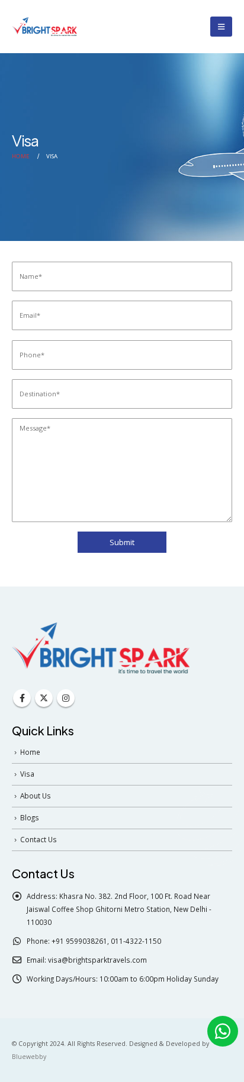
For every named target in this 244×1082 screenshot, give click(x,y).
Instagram (66, 698)
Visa (27, 773)
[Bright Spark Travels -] (44, 26)
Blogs (29, 817)
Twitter (44, 698)
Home (30, 752)
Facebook (22, 698)
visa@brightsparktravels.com (97, 959)
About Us (35, 795)
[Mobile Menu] (221, 27)
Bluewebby (29, 1056)
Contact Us (38, 839)
